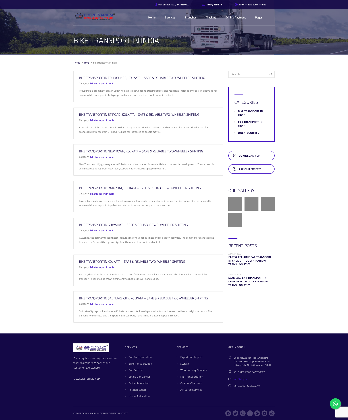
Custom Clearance (191, 383)
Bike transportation (140, 363)
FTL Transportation (191, 376)
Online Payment (236, 17)
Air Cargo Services (191, 389)
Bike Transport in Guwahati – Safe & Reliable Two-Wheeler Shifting (133, 224)
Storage (185, 363)
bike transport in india (102, 83)
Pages (259, 17)
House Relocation (139, 396)
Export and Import (191, 357)
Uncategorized (248, 133)
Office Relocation (139, 383)
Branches (191, 17)
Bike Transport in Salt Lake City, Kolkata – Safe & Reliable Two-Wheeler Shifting (143, 298)
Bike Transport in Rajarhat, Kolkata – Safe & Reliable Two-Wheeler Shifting (140, 188)
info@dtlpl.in (241, 379)
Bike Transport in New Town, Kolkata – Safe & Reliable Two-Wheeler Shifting (141, 151)
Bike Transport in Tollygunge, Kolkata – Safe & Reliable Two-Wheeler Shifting (142, 77)
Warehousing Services (193, 370)
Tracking (211, 17)
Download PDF (249, 155)
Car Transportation (140, 357)
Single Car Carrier (139, 376)
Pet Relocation (137, 389)
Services (170, 17)
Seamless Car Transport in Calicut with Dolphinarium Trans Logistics (248, 281)
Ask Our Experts (250, 169)
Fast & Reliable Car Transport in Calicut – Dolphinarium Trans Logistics (249, 260)
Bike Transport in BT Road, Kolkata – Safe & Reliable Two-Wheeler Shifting (139, 114)
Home (152, 17)
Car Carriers (136, 370)
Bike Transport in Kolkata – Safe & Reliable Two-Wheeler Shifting (132, 261)
